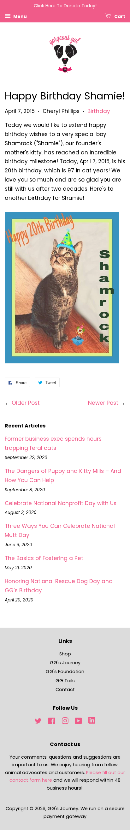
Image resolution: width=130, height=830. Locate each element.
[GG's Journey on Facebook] (51, 722)
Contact (65, 689)
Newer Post (103, 403)
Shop (65, 654)
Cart (119, 16)
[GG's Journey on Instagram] (65, 722)
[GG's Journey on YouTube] (78, 722)
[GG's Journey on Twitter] (38, 722)
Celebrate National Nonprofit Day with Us (60, 503)
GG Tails (65, 681)
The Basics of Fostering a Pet (44, 558)
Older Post (26, 403)
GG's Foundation (65, 671)
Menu (19, 16)
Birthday (98, 111)
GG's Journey (65, 663)
